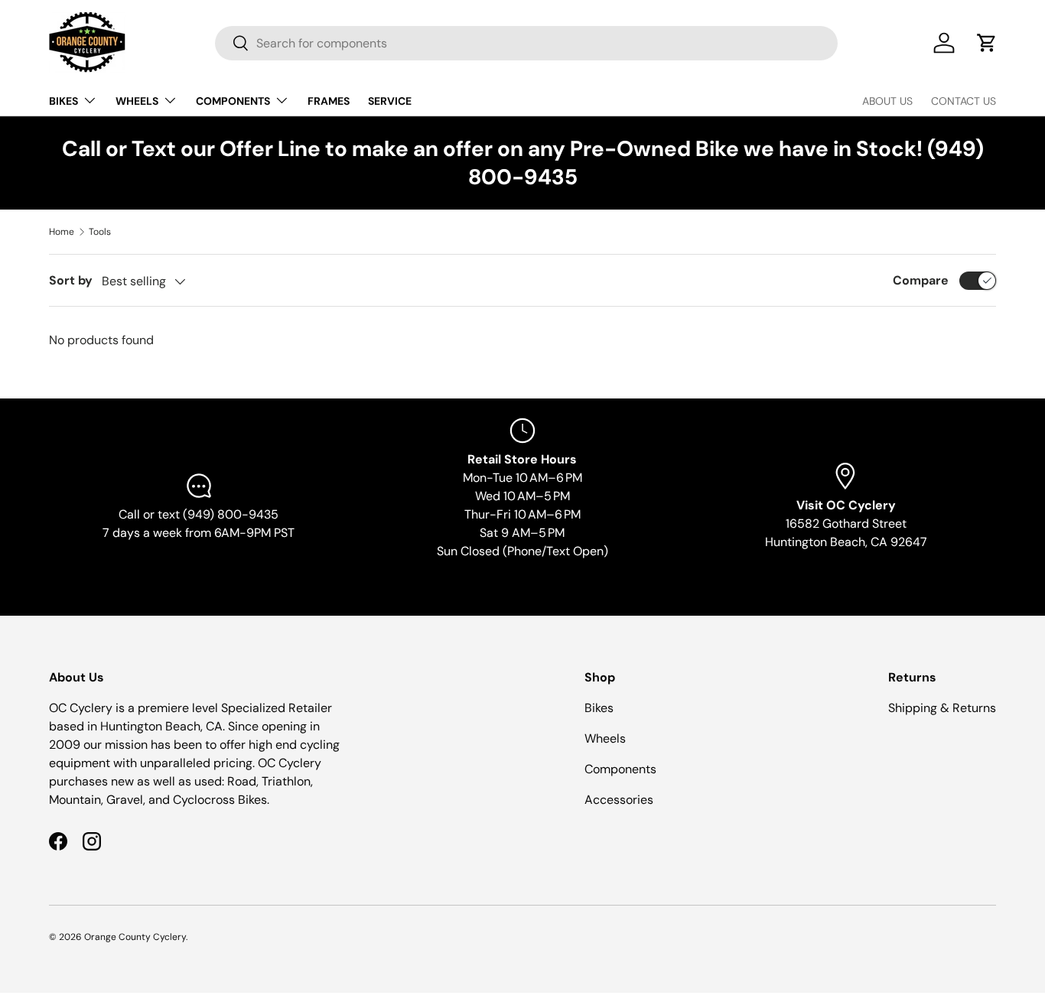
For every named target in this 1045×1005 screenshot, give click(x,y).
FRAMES (329, 101)
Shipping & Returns (942, 708)
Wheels (605, 738)
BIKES (63, 101)
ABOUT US (887, 101)
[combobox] (526, 43)
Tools (100, 232)
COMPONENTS (233, 101)
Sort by (71, 280)
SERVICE (390, 101)
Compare (921, 280)
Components (620, 769)
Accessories (618, 800)
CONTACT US (963, 101)
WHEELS (137, 101)
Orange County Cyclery (135, 937)
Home (61, 232)
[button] (987, 43)
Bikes (599, 708)
